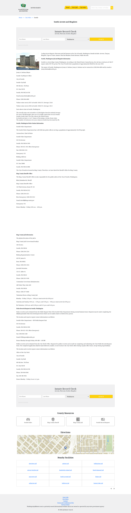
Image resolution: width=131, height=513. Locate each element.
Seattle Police (28, 422)
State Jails (75, 7)
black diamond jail (98, 470)
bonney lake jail (98, 483)
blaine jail (98, 477)
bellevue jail (65, 483)
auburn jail (65, 463)
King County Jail (78, 422)
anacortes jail (33, 477)
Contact (65, 501)
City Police (83, 7)
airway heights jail (32, 470)
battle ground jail (65, 477)
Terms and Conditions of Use (65, 503)
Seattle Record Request (103, 422)
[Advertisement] (61, 221)
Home (68, 7)
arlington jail (33, 483)
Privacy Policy (65, 504)
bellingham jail (98, 463)
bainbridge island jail (65, 470)
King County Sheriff (53, 422)
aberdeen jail (33, 463)
